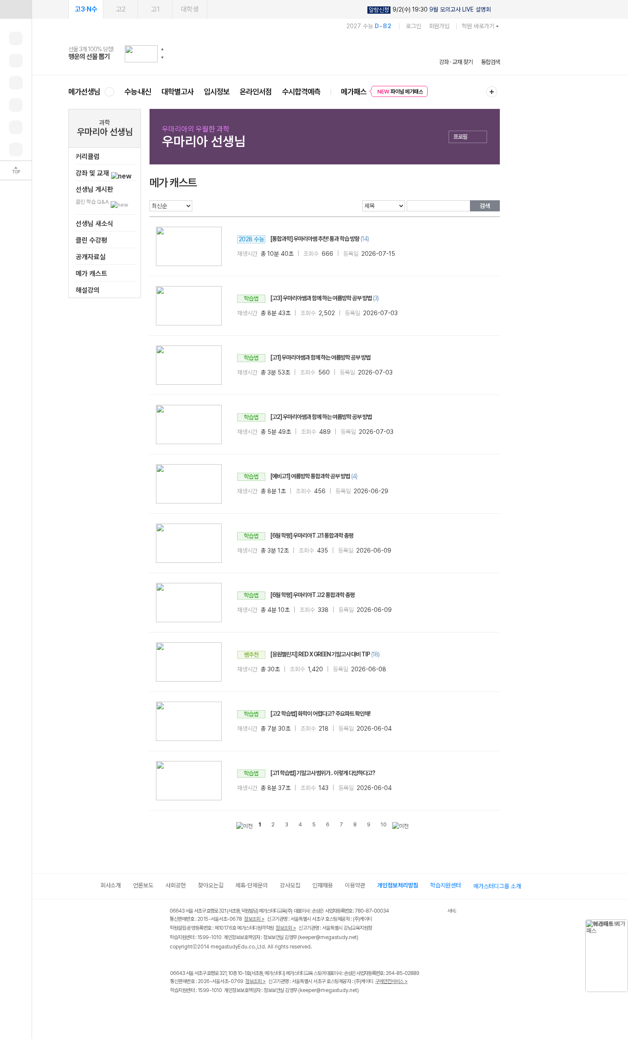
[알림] (16, 83)
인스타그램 (193, 1008)
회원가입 (439, 26)
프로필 (460, 136)
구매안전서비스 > (391, 981)
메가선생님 (84, 91)
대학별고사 (177, 91)
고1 (155, 9)
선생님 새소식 (94, 224)
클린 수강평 (91, 240)
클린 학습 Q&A (93, 202)
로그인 (413, 26)
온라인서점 (256, 91)
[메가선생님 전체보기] (109, 91)
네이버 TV (228, 1008)
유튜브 (245, 1008)
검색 (485, 205)
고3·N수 (86, 9)
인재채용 (322, 885)
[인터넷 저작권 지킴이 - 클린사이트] (436, 912)
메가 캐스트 (91, 273)
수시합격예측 (301, 91)
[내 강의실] (16, 38)
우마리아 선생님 (105, 131)
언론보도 (143, 885)
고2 (121, 9)
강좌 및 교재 (93, 173)
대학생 (190, 9)
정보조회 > (254, 919)
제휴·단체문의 (251, 885)
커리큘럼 (88, 156)
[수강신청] (16, 60)
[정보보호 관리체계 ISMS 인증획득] (422, 911)
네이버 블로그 (210, 1008)
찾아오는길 (210, 885)
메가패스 (354, 91)
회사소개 (110, 885)
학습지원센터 (445, 885)
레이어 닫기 (621, 923)
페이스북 (175, 1008)
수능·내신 (137, 91)
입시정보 (216, 91)
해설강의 (88, 290)
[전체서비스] (491, 91)
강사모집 (290, 885)
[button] (162, 49)
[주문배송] (16, 149)
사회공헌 (175, 885)
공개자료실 (91, 257)
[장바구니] (16, 127)
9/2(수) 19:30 (430, 9)
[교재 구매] (16, 105)
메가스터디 (284, 53)
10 (384, 824)
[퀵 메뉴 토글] (16, 9)
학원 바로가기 (478, 26)
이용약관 (355, 885)
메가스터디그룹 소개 (497, 886)
